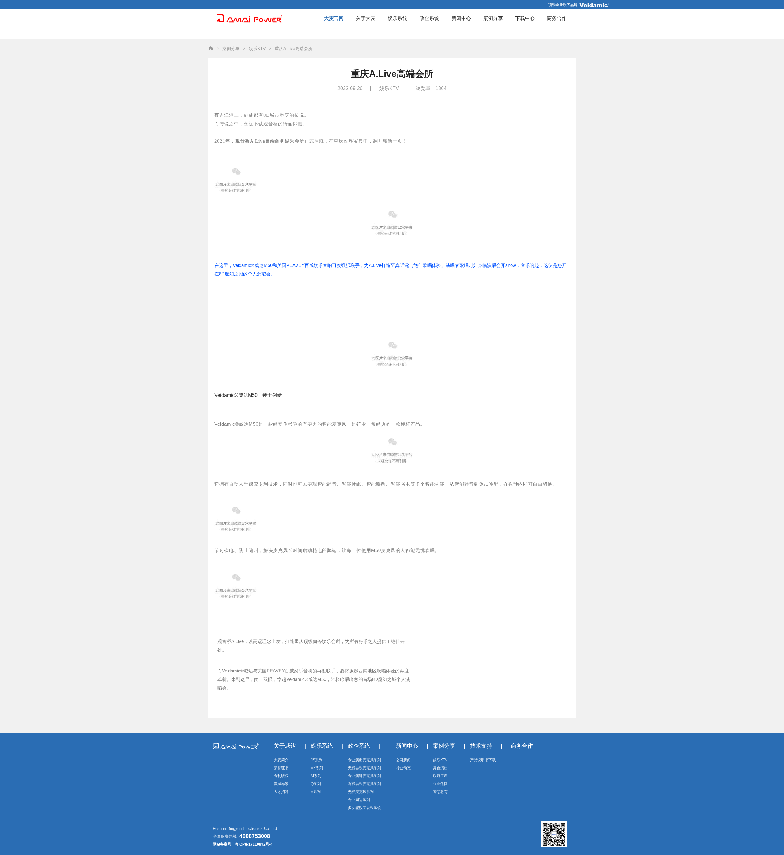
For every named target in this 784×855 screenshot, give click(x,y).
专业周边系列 (359, 800)
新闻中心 (461, 18)
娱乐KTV (440, 760)
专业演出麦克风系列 (364, 760)
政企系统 (429, 18)
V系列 (316, 792)
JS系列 (316, 760)
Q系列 (316, 784)
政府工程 (440, 776)
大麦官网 (334, 18)
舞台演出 (440, 768)
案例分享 (493, 18)
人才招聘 (281, 792)
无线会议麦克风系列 (364, 768)
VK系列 (317, 768)
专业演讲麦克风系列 (364, 776)
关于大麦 (365, 18)
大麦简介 (281, 760)
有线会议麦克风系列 (364, 784)
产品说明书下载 (483, 760)
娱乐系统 (397, 18)
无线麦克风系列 (361, 792)
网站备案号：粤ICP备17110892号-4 (243, 844)
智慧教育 (440, 792)
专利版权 (281, 776)
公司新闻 (403, 760)
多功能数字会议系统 (364, 808)
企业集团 (440, 784)
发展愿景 (281, 784)
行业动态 (403, 768)
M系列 (316, 776)
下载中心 (525, 18)
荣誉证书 (281, 768)
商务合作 (557, 18)
